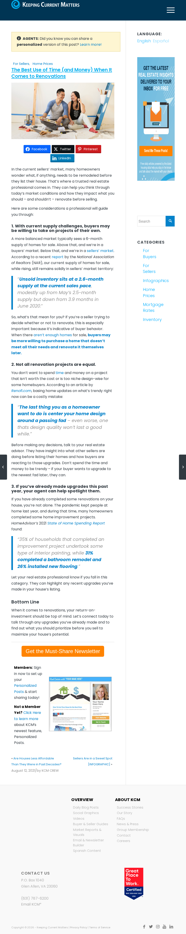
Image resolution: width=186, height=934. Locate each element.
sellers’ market (100, 250)
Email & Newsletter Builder (88, 842)
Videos (78, 818)
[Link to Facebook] (144, 926)
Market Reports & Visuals (87, 832)
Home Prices (43, 63)
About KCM (127, 799)
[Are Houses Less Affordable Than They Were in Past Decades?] (3, 467)
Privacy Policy (78, 927)
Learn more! (91, 44)
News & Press (128, 824)
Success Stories (130, 807)
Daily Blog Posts (86, 807)
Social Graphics (86, 813)
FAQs (121, 818)
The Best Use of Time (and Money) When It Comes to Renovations (61, 72)
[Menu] (168, 10)
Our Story (124, 813)
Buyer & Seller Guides (90, 824)
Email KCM (30, 904)
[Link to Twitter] (150, 926)
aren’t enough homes (53, 335)
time (60, 372)
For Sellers (21, 63)
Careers (123, 841)
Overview (82, 799)
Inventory (149, 319)
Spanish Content (87, 850)
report (58, 257)
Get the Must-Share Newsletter (63, 651)
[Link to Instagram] (157, 926)
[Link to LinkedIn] (171, 926)
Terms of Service (99, 927)
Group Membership (133, 829)
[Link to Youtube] (164, 926)
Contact (124, 835)
